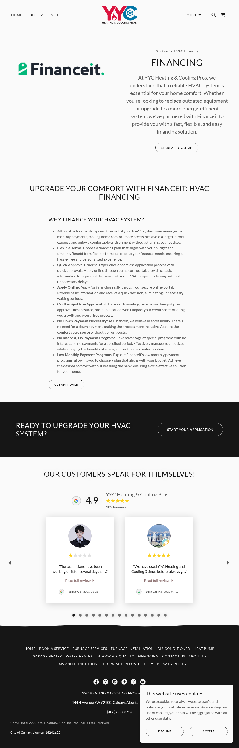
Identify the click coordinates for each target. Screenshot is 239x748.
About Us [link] (197, 656)
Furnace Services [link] (90, 648)
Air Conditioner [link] (174, 648)
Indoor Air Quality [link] (115, 656)
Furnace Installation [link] (132, 648)
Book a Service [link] (44, 15)
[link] (119, 14)
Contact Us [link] (173, 656)
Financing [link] (148, 656)
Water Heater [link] (79, 656)
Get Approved (66, 384)
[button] (194, 15)
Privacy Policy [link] (172, 664)
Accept (209, 731)
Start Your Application (190, 430)
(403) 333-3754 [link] (119, 711)
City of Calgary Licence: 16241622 (35, 732)
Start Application (176, 147)
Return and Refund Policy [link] (127, 664)
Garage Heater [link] (47, 656)
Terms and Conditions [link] (74, 664)
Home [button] (30, 648)
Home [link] (16, 15)
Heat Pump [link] (204, 648)
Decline (164, 731)
